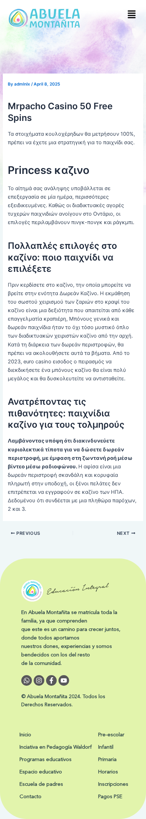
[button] (132, 14)
